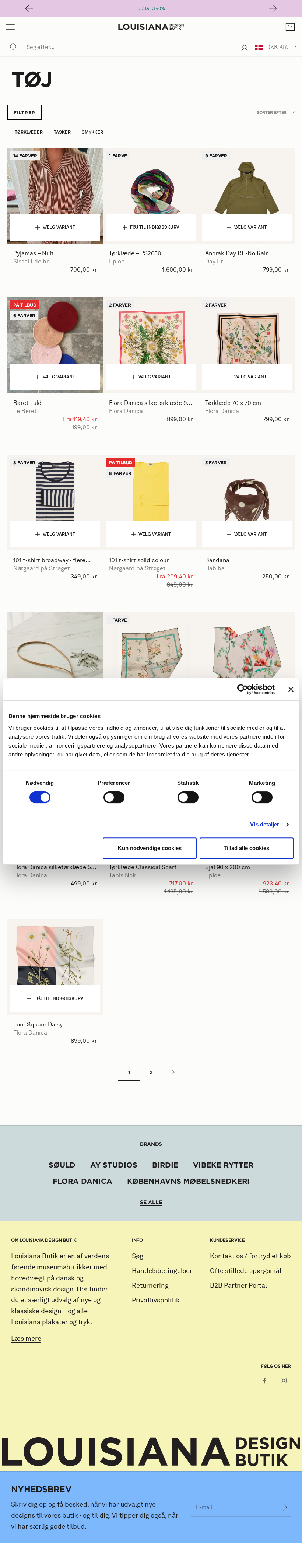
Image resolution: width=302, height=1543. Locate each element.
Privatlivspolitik (156, 1300)
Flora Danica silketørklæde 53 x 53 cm (53, 867)
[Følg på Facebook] (264, 1380)
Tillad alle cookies (246, 848)
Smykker (92, 132)
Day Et (214, 261)
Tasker (62, 132)
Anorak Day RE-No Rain (237, 253)
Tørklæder (29, 132)
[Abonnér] (283, 1507)
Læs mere (26, 1338)
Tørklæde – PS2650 (135, 253)
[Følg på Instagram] (283, 1380)
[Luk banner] (291, 689)
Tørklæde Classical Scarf (142, 867)
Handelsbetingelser (162, 1271)
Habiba (215, 568)
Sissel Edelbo (31, 261)
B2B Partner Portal (238, 1285)
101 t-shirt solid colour (139, 560)
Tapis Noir (122, 875)
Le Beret (25, 410)
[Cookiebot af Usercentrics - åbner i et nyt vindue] (242, 689)
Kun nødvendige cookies (150, 848)
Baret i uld (27, 402)
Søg (137, 1256)
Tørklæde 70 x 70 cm (233, 402)
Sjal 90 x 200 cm (227, 867)
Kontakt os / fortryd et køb (250, 1256)
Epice (116, 261)
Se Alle (151, 1202)
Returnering (150, 1285)
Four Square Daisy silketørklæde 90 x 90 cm (47, 1025)
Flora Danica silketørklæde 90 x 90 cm (149, 403)
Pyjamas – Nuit (33, 253)
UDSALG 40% (151, 8)
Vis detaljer (264, 824)
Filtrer (24, 112)
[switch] (113, 797)
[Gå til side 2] (173, 1072)
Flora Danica (126, 410)
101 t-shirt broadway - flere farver (49, 560)
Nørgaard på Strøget (41, 568)
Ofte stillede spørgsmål (245, 1271)
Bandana (217, 560)
